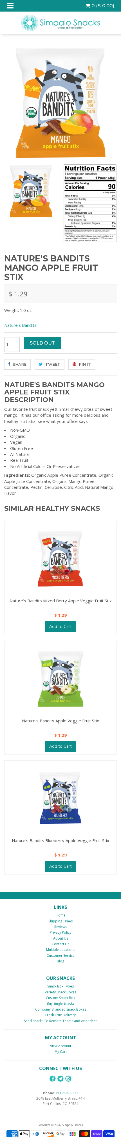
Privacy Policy (60, 932)
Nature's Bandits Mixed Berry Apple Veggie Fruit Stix (61, 600)
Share (19, 364)
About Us (60, 938)
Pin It (84, 364)
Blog (60, 961)
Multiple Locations (60, 949)
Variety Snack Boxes (60, 992)
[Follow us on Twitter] (60, 1078)
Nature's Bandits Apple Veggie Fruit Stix (60, 720)
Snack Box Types (60, 986)
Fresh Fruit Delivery (60, 1015)
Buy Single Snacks (60, 1003)
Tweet (52, 364)
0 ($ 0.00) (102, 5)
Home (61, 915)
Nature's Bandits (20, 325)
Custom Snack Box (60, 997)
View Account (60, 1046)
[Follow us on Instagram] (68, 1078)
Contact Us (60, 944)
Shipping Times (60, 921)
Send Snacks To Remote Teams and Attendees (60, 1020)
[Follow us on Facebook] (53, 1078)
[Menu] (10, 5)
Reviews (60, 926)
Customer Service (61, 955)
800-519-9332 (67, 1093)
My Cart (61, 1051)
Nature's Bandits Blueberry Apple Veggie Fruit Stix (60, 840)
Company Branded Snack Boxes (60, 1009)
